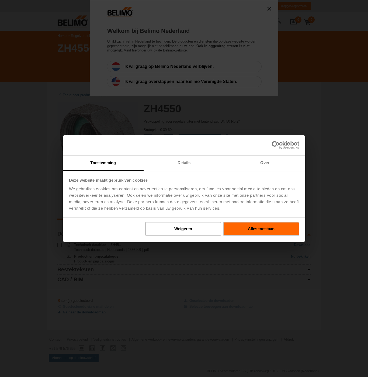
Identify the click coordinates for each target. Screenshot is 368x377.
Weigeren (183, 228)
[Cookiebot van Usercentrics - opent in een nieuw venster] (275, 145)
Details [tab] (184, 162)
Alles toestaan (261, 228)
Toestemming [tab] (103, 162)
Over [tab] (264, 162)
